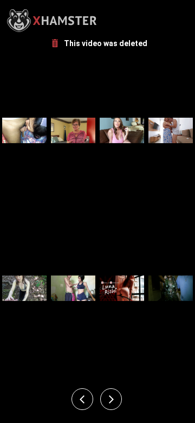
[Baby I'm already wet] (24, 130)
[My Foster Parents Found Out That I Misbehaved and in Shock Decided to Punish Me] (122, 288)
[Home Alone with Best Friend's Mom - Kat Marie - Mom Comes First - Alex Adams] (122, 130)
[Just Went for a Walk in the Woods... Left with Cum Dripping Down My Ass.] (24, 288)
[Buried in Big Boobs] (170, 288)
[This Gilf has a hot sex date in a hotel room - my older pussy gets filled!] (73, 130)
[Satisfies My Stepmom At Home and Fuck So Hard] (170, 130)
